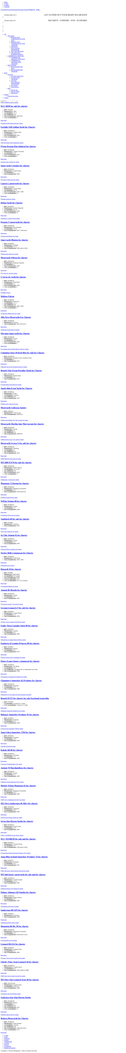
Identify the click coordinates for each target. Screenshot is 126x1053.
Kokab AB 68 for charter (12, 750)
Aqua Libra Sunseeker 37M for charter (18, 732)
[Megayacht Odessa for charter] (9, 254)
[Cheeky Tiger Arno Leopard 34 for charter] (13, 958)
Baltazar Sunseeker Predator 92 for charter (20, 714)
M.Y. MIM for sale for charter (14, 106)
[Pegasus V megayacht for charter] (10, 218)
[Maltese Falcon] (5, 292)
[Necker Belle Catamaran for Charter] (11, 549)
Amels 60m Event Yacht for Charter (16, 388)
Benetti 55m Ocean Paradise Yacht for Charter (21, 370)
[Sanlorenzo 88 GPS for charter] (10, 906)
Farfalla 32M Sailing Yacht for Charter (18, 127)
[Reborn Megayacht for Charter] (10, 1014)
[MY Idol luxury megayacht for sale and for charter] (15, 871)
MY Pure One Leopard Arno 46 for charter (20, 980)
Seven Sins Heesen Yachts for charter (17, 821)
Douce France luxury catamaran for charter (20, 661)
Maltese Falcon (7, 296)
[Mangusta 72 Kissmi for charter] (10, 479)
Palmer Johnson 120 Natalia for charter (18, 892)
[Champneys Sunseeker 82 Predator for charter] (14, 677)
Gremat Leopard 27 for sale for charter (18, 608)
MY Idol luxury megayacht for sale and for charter (23, 874)
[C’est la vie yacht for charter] (9, 273)
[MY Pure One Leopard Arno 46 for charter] (13, 976)
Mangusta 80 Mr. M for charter (15, 926)
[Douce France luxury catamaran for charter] (13, 657)
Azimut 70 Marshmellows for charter (17, 768)
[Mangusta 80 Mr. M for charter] (10, 922)
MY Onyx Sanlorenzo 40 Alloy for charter (19, 803)
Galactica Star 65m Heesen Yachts (16, 997)
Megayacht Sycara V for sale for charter (18, 443)
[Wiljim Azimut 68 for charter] (9, 497)
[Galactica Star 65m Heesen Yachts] (11, 994)
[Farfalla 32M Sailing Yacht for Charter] (12, 123)
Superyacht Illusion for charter (14, 240)
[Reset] (17, 101)
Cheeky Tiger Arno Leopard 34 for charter (20, 962)
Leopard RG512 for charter (13, 944)
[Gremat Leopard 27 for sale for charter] (12, 604)
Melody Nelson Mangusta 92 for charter (18, 786)
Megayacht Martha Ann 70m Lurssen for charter (22, 424)
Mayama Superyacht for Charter (15, 333)
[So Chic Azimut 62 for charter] (9, 531)
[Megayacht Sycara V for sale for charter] (12, 439)
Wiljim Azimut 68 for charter (14, 501)
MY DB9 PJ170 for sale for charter (16, 462)
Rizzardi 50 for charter (11, 569)
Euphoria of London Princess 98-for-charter (20, 643)
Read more (4, 120)
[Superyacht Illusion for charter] (9, 236)
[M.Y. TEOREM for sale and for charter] (12, 835)
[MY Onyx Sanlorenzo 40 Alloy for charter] (13, 800)
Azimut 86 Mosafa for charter (14, 590)
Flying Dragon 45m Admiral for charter (18, 146)
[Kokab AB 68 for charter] (8, 746)
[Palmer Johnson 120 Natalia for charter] (12, 888)
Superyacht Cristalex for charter (15, 166)
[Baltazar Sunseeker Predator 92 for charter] (13, 711)
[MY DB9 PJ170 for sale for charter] (11, 459)
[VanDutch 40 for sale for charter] (10, 515)
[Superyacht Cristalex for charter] (10, 162)
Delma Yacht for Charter (12, 203)
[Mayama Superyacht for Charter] (10, 330)
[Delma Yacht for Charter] (8, 199)
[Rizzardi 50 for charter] (7, 565)
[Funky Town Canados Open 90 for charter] (13, 622)
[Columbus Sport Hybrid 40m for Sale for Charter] (15, 349)
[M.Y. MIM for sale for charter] (9, 102)
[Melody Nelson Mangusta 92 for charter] (12, 782)
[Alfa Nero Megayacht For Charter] (10, 313)
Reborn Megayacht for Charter (14, 1018)
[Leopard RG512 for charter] (9, 940)
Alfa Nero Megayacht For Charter (16, 317)
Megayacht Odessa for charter (14, 258)
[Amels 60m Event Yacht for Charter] (11, 384)
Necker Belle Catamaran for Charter (17, 553)
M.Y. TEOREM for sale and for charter (18, 839)
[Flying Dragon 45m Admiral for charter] (12, 142)
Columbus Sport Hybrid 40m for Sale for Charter (22, 353)
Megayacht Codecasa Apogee (13, 408)
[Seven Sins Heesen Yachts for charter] (11, 817)
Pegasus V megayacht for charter (15, 222)
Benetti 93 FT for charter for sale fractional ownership (25, 698)
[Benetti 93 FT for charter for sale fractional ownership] (16, 694)
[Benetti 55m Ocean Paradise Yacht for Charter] (14, 367)
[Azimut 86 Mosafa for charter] (9, 586)
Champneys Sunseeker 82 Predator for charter (21, 680)
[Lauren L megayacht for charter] (10, 180)
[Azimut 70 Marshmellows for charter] (11, 764)
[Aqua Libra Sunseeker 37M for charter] (12, 728)
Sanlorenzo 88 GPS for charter (14, 910)
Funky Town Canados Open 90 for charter (19, 626)
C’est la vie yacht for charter (13, 277)
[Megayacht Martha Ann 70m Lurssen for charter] (14, 420)
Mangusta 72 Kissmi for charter (15, 483)
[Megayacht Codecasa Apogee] (9, 404)
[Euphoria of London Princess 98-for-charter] (13, 640)
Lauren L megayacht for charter (15, 183)
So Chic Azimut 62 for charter (14, 535)
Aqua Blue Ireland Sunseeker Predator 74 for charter (24, 857)
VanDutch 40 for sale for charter (15, 519)
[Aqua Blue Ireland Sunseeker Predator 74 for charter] (16, 853)
